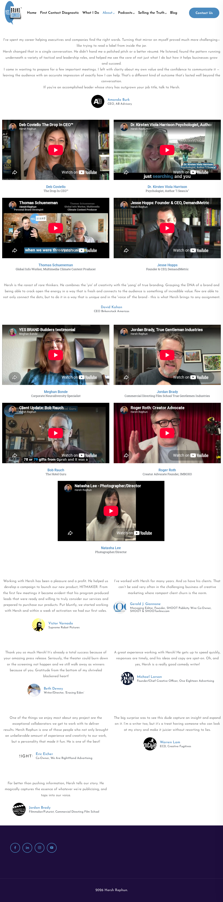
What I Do (90, 13)
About (107, 13)
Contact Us (204, 13)
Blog (173, 13)
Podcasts (125, 13)
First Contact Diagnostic (59, 13)
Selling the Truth (151, 13)
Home (32, 13)
